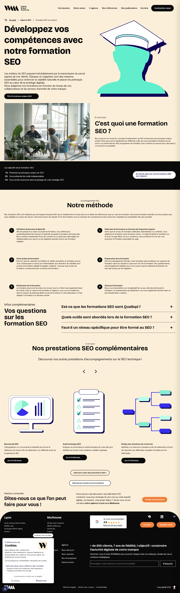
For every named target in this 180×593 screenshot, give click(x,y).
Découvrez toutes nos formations (88, 483)
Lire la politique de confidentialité (17, 561)
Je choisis (15, 581)
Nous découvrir (68, 550)
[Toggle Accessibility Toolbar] (174, 587)
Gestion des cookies (86, 587)
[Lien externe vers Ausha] (149, 516)
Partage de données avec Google (19, 571)
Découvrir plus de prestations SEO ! (90, 473)
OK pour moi (41, 581)
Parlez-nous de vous (154, 499)
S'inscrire (168, 563)
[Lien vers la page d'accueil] (9, 587)
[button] (5, 589)
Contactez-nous (162, 8)
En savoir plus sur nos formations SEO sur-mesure (153, 175)
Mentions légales (69, 587)
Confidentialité (101, 587)
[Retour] (5, 20)
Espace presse (68, 562)
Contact (147, 525)
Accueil (12, 20)
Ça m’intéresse (14, 460)
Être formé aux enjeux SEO (19, 96)
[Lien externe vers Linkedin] (162, 516)
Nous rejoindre (68, 554)
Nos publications (129, 8)
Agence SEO (25, 20)
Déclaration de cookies (38, 561)
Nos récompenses (69, 558)
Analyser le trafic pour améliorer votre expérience (25, 568)
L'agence (93, 8)
